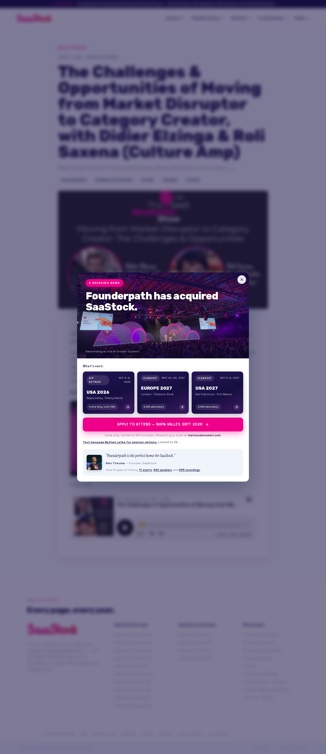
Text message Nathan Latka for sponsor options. (120, 442)
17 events (145, 470)
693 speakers (162, 470)
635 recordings (189, 470)
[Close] (241, 279)
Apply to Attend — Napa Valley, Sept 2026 (159, 424)
